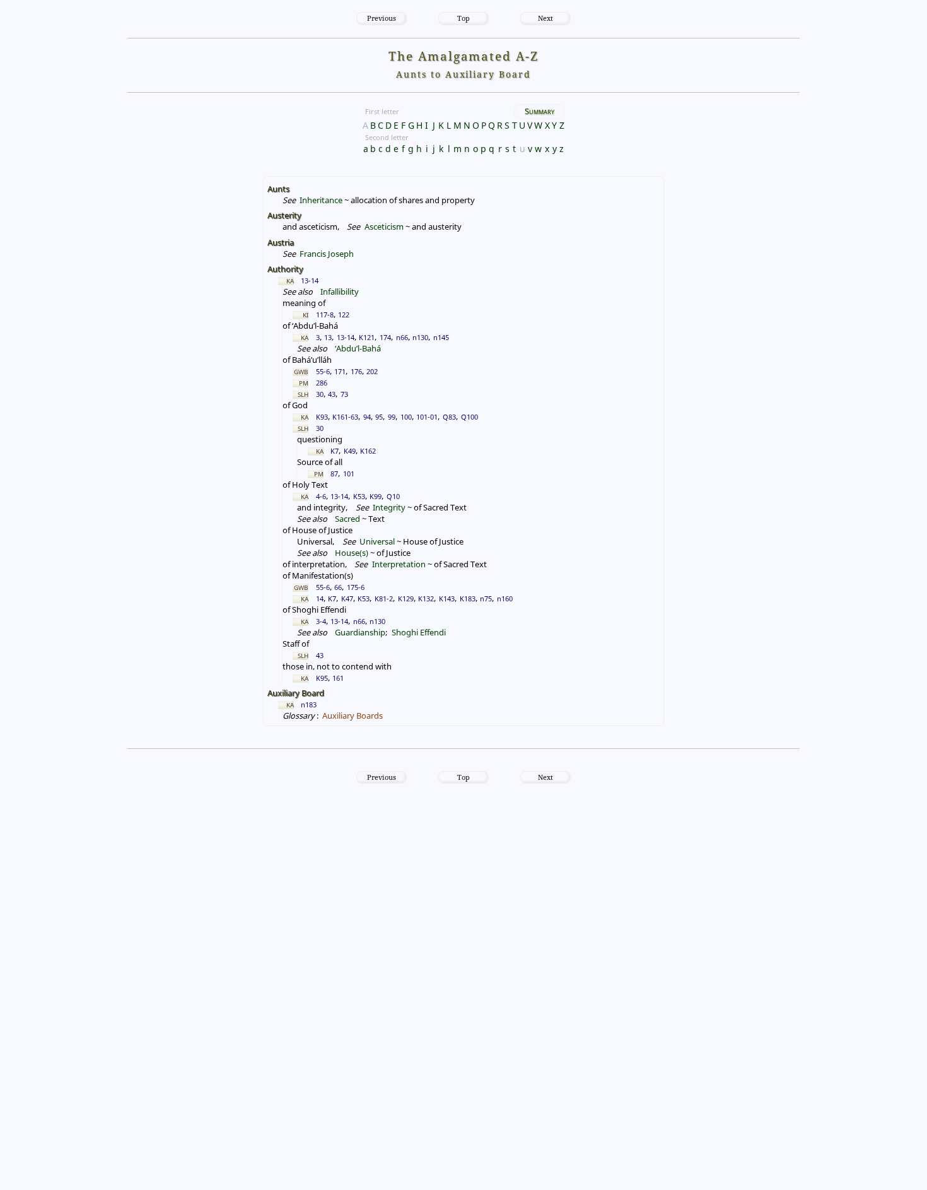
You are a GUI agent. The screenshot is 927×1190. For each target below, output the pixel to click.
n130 (420, 337)
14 (320, 598)
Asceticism (383, 226)
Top (463, 18)
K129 (406, 598)
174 (385, 337)
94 (367, 416)
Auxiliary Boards (352, 715)
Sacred (347, 518)
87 (334, 473)
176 (356, 371)
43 (331, 394)
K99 (376, 496)
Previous (381, 18)
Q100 (469, 416)
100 (406, 416)
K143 (447, 598)
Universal (377, 541)
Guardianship (360, 632)
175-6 (355, 587)
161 (338, 678)
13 (328, 337)
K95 (322, 678)
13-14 (309, 280)
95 (379, 416)
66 (338, 587)
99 (391, 416)
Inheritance (321, 200)
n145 (441, 337)
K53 (359, 496)
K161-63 (345, 416)
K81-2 (384, 598)
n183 (309, 704)
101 (348, 473)
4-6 (321, 496)
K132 (426, 598)
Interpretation (398, 564)
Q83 (449, 416)
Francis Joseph (327, 253)
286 (321, 382)
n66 (402, 337)
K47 (347, 598)
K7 (334, 451)
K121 (367, 337)
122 (343, 314)
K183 (467, 598)
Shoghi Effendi (418, 632)
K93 (322, 416)
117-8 (325, 314)
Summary (539, 111)
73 (344, 394)
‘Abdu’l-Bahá (358, 348)
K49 (350, 451)
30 (320, 394)
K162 (368, 451)
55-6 (323, 371)
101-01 (427, 416)
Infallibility (339, 291)
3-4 (321, 621)
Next (545, 18)
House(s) (351, 552)
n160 (505, 598)
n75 (486, 598)
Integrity (389, 507)
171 (340, 371)
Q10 (393, 496)
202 (372, 371)
